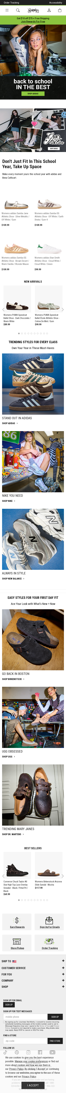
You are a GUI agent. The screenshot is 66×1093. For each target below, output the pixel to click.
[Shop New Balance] (33, 539)
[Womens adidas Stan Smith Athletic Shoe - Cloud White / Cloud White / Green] (49, 241)
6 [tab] (34, 333)
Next (62, 309)
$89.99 (7, 324)
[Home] (33, 10)
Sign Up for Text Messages (17, 1011)
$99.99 (38, 324)
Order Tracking (11, 2)
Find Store (55, 1041)
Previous (5, 310)
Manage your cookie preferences (31, 1061)
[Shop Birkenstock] (33, 639)
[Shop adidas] (33, 384)
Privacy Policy (16, 1068)
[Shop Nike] (33, 461)
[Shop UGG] (33, 717)
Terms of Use (45, 1026)
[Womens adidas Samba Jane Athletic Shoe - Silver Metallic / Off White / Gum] (16, 197)
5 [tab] (31, 333)
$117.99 (38, 888)
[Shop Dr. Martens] (33, 795)
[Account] (49, 10)
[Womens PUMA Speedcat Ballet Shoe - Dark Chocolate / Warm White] (17, 299)
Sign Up (9, 1004)
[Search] (18, 10)
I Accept (33, 1085)
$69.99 (7, 894)
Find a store (9, 1035)
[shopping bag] (60, 10)
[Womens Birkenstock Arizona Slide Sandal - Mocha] (48, 865)
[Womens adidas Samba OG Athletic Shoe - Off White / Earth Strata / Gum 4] (49, 197)
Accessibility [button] (55, 2)
